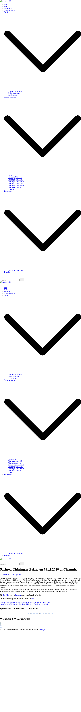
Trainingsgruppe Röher (16, 185)
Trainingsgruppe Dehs (15, 183)
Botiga (42, 630)
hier (32, 599)
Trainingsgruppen (10, 97)
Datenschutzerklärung (15, 270)
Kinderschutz (12, 95)
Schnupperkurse (9, 10)
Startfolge (6, 595)
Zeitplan (18, 595)
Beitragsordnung (14, 93)
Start (5, 4)
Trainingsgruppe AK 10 (16, 181)
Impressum (7, 191)
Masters (11, 189)
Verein (6, 12)
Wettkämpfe (8, 8)
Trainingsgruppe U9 (15, 178)
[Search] (22, 279)
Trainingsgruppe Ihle (15, 187)
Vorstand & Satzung (15, 91)
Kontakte (7, 272)
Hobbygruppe (13, 176)
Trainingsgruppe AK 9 (15, 180)
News (6, 6)
